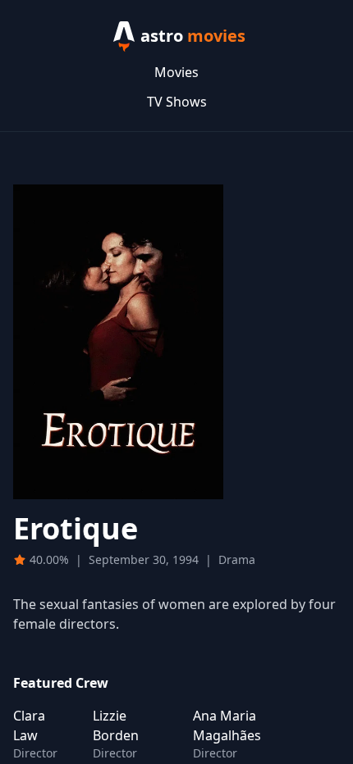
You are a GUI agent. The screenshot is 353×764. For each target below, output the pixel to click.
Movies (176, 72)
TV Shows (177, 102)
